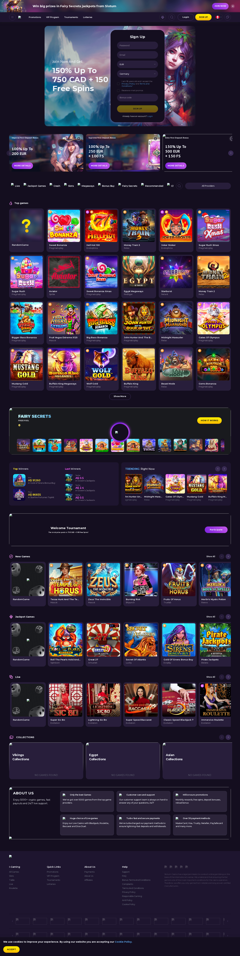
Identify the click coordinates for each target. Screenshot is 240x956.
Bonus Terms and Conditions (136, 880)
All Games (14, 872)
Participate (216, 529)
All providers (208, 186)
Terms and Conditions (133, 888)
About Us (88, 876)
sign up (203, 17)
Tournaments (71, 17)
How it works (209, 420)
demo (63, 232)
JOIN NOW (220, 6)
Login (186, 17)
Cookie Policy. (123, 941)
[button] (154, 64)
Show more (120, 396)
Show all (210, 556)
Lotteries (87, 17)
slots (11, 876)
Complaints (127, 884)
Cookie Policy (128, 904)
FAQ (124, 876)
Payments (89, 872)
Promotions (35, 17)
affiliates (88, 880)
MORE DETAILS (22, 165)
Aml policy (127, 900)
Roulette (13, 888)
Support (125, 872)
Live (11, 884)
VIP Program (52, 17)
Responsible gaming (132, 896)
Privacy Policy (128, 83)
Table (12, 880)
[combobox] (218, 17)
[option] (15, 186)
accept (11, 949)
